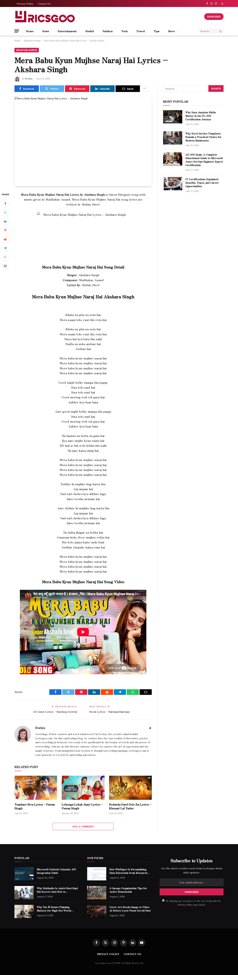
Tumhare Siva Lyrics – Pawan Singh (34, 806)
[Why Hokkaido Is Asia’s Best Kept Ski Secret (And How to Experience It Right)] (24, 892)
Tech (124, 31)
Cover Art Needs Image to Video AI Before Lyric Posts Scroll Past (130, 908)
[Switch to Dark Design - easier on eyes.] (222, 3)
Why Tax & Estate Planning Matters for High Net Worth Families (54, 908)
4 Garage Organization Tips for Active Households (128, 889)
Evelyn (28, 78)
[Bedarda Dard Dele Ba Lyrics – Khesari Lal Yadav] (130, 788)
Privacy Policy (25, 3)
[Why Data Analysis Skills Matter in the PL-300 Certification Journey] (172, 116)
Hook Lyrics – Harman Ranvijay (109, 711)
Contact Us (44, 3)
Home (29, 31)
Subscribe (214, 16)
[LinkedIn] (5, 221)
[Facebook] (5, 203)
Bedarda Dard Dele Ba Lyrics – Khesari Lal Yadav (130, 806)
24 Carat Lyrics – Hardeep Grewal (55, 711)
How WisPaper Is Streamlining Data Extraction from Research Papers (128, 870)
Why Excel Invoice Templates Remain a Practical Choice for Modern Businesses (203, 137)
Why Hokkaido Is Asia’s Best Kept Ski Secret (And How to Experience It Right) (57, 889)
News (45, 31)
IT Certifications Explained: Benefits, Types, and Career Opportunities (202, 182)
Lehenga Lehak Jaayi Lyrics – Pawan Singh (82, 806)
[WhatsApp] (5, 256)
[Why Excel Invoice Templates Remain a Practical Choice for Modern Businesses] (172, 138)
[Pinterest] (5, 230)
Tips (156, 31)
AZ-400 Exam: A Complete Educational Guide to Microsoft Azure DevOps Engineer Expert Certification (204, 160)
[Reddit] (5, 239)
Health (89, 31)
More (171, 31)
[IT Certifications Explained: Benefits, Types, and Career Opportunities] (172, 183)
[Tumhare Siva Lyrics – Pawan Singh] (35, 788)
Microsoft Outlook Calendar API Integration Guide (56, 870)
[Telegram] (5, 248)
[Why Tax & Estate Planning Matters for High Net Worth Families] (24, 911)
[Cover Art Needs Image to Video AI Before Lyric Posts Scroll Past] (96, 911)
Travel (140, 31)
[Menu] (16, 31)
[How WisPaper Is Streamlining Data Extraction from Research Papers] (96, 873)
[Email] (5, 265)
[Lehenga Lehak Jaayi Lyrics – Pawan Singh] (83, 788)
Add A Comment (83, 826)
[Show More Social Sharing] (144, 88)
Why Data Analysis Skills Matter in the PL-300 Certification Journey (200, 115)
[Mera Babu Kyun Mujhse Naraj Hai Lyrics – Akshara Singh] (83, 141)
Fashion (108, 31)
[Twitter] (5, 212)
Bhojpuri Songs (32, 40)
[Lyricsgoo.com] (44, 16)
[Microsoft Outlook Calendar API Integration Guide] (24, 873)
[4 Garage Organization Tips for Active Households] (96, 892)
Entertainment (67, 31)
